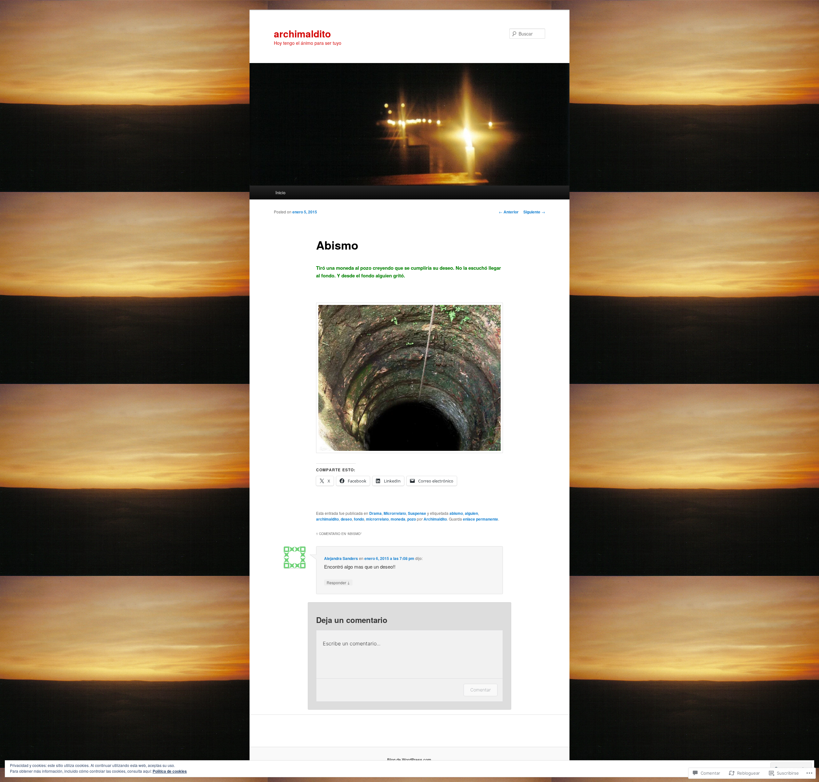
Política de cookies (170, 771)
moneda (398, 519)
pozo (411, 519)
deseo (346, 519)
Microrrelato (395, 513)
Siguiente (534, 212)
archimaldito (302, 33)
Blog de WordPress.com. (409, 759)
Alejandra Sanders (341, 558)
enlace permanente (480, 519)
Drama (375, 513)
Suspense (417, 513)
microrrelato (377, 519)
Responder (338, 582)
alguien (471, 513)
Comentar (480, 689)
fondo (359, 519)
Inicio (280, 192)
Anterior (509, 212)
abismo (456, 513)
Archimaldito (435, 519)
